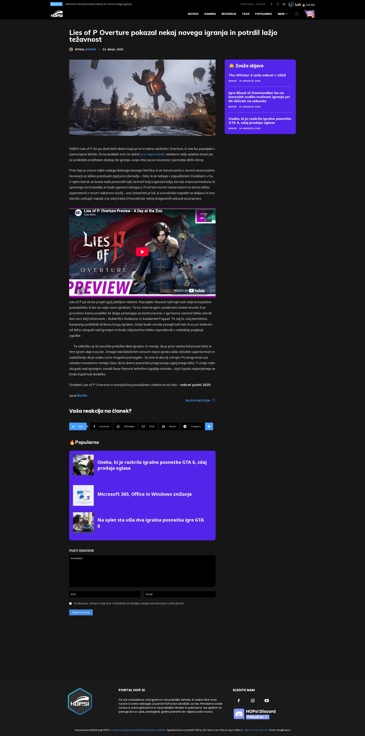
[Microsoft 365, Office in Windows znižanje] (83, 495)
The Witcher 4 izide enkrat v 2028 (257, 75)
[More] (209, 426)
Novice (233, 81)
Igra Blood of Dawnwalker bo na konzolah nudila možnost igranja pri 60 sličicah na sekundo (259, 97)
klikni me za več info (256, 730)
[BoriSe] (72, 49)
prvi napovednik (152, 154)
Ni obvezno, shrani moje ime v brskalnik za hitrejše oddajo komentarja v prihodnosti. (129, 603)
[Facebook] (271, 4)
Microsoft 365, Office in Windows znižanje (145, 494)
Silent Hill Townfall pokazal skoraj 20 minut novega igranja (98, 4)
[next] (175, 4)
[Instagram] (277, 4)
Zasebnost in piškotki (153, 730)
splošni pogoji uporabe (126, 730)
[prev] (169, 4)
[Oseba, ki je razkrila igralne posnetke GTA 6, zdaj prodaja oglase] (83, 465)
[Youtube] (284, 4)
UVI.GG (310, 5)
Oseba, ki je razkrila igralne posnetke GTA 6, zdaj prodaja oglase (152, 465)
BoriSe (91, 49)
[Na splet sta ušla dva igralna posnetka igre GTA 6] (83, 522)
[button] (296, 13)
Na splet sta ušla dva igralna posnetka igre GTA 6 (151, 523)
